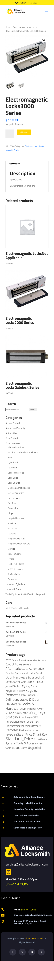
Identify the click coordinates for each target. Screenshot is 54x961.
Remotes (12, 730)
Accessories (22, 664)
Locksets (12, 533)
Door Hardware (20, 27)
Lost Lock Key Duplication (26, 815)
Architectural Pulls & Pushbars (23, 452)
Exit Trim (12, 503)
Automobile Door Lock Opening (29, 797)
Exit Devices (13, 498)
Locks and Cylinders (15, 584)
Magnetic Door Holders (19, 543)
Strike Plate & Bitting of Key (28, 827)
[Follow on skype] (31, 952)
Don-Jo (39, 673)
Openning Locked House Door (28, 803)
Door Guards (14, 482)
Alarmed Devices (16, 447)
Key (22, 686)
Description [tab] (14, 163)
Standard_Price (19, 738)
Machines (28, 708)
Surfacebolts (14, 574)
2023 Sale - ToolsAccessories (21, 660)
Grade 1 (31, 681)
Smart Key (40, 734)
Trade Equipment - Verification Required (25, 594)
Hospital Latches (16, 518)
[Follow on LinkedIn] (41, 952)
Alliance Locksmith (34, 938)
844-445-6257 (30, 2)
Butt (10, 457)
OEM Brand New (22, 717)
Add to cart (24, 132)
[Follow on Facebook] (12, 952)
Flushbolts (13, 508)
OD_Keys (37, 713)
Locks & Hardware (19, 706)
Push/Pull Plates (16, 564)
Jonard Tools (12, 686)
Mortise (11, 548)
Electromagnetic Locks (34, 146)
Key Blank (31, 686)
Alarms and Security (15, 428)
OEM (8, 717)
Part (36, 722)
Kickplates (13, 528)
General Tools (18, 682)
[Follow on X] (22, 952)
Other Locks (26, 722)
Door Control (11, 438)
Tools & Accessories (29, 743)
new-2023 (22, 713)
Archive (25, 669)
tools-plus (11, 748)
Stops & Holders (15, 569)
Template (12, 579)
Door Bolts (13, 477)
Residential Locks (28, 730)
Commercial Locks (25, 673)
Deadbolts (12, 467)
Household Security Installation (29, 809)
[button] (43, 39)
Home (8, 27)
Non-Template (14, 553)
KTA (23, 695)
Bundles (9, 673)
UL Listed (22, 748)
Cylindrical (13, 462)
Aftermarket (14, 668)
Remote (36, 726)
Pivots (11, 559)
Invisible (12, 523)
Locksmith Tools (13, 589)
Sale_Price (24, 734)
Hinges (11, 513)
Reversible (11, 735)
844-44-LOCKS (17, 884)
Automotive (11, 433)
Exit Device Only (16, 493)
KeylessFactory (15, 690)
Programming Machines (18, 726)
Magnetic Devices (12, 150)
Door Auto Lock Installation (27, 821)
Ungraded (34, 747)
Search (33, 409)
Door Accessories (16, 472)
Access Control (12, 423)
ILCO (40, 682)
